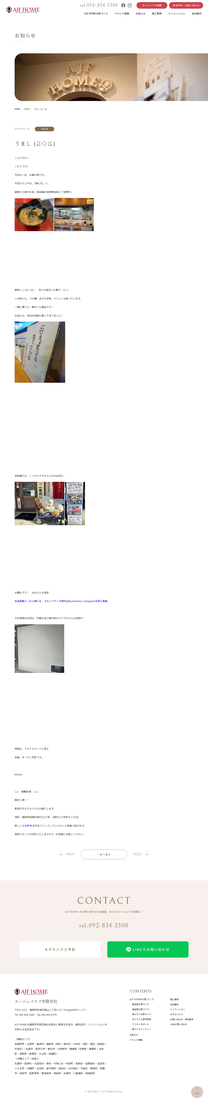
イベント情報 (122, 13)
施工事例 (157, 13)
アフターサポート (140, 1024)
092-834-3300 (26, 1014)
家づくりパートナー (141, 1029)
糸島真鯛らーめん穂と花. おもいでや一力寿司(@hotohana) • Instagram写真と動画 (61, 601)
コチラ (28, 825)
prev (70, 854)
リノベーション (176, 13)
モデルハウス (176, 1014)
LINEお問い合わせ (178, 1024)
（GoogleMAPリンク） (74, 1009)
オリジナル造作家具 (141, 1019)
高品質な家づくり (140, 1009)
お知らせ (140, 13)
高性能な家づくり (140, 1004)
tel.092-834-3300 (99, 5)
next (137, 854)
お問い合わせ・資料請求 (181, 1019)
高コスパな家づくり (141, 1014)
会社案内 (197, 13)
